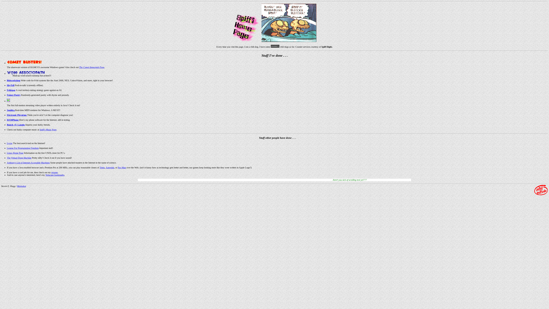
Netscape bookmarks (54, 175)
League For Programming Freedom (23, 148)
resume (54, 172)
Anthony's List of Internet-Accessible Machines (28, 163)
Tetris (102, 167)
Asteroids (110, 167)
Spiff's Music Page (48, 129)
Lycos (9, 143)
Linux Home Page (15, 153)
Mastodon (21, 186)
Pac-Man (122, 167)
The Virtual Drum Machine (19, 158)
